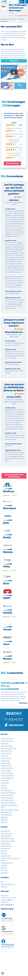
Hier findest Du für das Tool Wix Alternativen (14, 476)
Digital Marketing (6, 751)
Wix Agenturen (5, 21)
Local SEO (4, 785)
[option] (14, 73)
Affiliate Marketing (7, 738)
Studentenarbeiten (7, 863)
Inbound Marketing (7, 773)
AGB (2, 882)
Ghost (6, 583)
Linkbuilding (5, 780)
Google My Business (7, 768)
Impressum (4, 887)
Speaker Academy (6, 846)
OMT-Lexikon (5, 870)
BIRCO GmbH (14, 336)
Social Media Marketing (8, 803)
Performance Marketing (8, 793)
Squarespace (9, 508)
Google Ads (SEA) (6, 766)
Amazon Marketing (7, 741)
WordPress (8, 491)
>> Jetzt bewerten (22, 15)
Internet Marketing (7, 778)
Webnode (8, 552)
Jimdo (6, 522)
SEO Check (4, 851)
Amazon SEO (5, 743)
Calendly (7, 612)
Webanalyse (4, 817)
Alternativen (12, 19)
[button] (2, 973)
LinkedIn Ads (5, 783)
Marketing (4, 788)
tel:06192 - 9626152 (6, 900)
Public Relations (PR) (7, 800)
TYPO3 (6, 566)
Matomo (7, 658)
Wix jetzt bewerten (12, 163)
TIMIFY (7, 598)
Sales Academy (5, 848)
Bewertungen (4, 19)
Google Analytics (6, 763)
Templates (4, 865)
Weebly (7, 537)
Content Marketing (7, 746)
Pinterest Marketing (7, 795)
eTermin (7, 629)
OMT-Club (4, 868)
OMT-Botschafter (6, 843)
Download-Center (6, 856)
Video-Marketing (6, 815)
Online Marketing (6, 790)
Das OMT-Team (5, 831)
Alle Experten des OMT (8, 841)
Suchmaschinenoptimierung (9, 810)
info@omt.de (5, 902)
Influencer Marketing (7, 775)
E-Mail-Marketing (6, 758)
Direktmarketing (6, 753)
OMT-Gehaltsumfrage (7, 838)
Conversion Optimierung (8, 748)
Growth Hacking (6, 770)
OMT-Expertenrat (6, 836)
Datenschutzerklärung (8, 884)
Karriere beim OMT (6, 833)
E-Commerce (5, 756)
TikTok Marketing (6, 812)
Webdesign (4, 820)
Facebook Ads (5, 761)
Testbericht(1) (21, 19)
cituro (6, 644)
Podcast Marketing (6, 798)
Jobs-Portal (4, 853)
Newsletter (4, 873)
